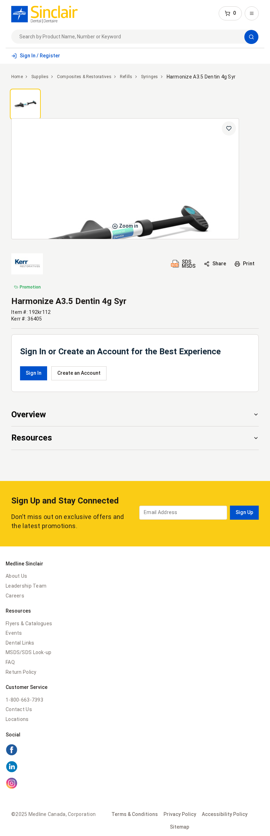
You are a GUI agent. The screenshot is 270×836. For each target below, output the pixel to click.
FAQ (10, 662)
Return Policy (21, 672)
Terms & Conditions (134, 814)
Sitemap (179, 827)
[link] (44, 13)
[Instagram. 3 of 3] (12, 787)
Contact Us (19, 709)
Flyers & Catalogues (29, 623)
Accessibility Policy (225, 814)
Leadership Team (26, 586)
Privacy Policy (179, 814)
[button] (230, 13)
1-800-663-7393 (24, 700)
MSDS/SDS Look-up (28, 652)
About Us (16, 576)
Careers (15, 595)
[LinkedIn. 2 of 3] (12, 771)
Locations (17, 719)
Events (14, 633)
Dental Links (20, 643)
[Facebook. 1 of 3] (12, 754)
